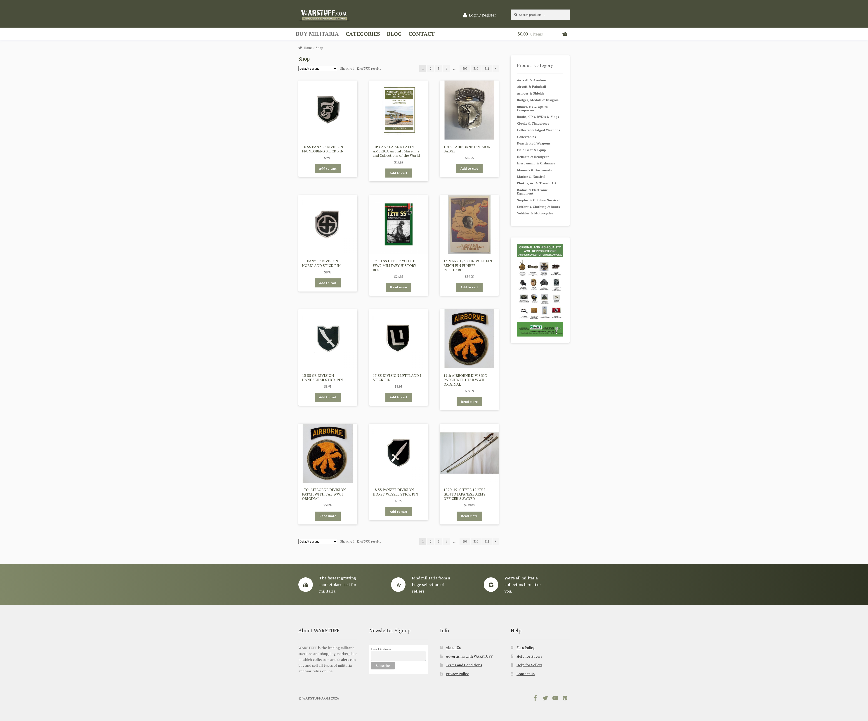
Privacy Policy (457, 673)
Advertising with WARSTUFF (469, 656)
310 (475, 68)
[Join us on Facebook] (535, 699)
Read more (398, 287)
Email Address (381, 649)
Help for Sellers (529, 664)
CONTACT (421, 33)
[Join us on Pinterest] (565, 699)
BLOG (394, 33)
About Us (453, 647)
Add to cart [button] (328, 168)
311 (486, 68)
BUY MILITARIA (317, 33)
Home (308, 47)
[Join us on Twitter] (545, 699)
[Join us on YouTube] (555, 699)
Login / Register (482, 15)
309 (464, 68)
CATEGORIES (363, 33)
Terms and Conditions (464, 664)
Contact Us (526, 673)
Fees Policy (526, 647)
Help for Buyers (529, 656)
